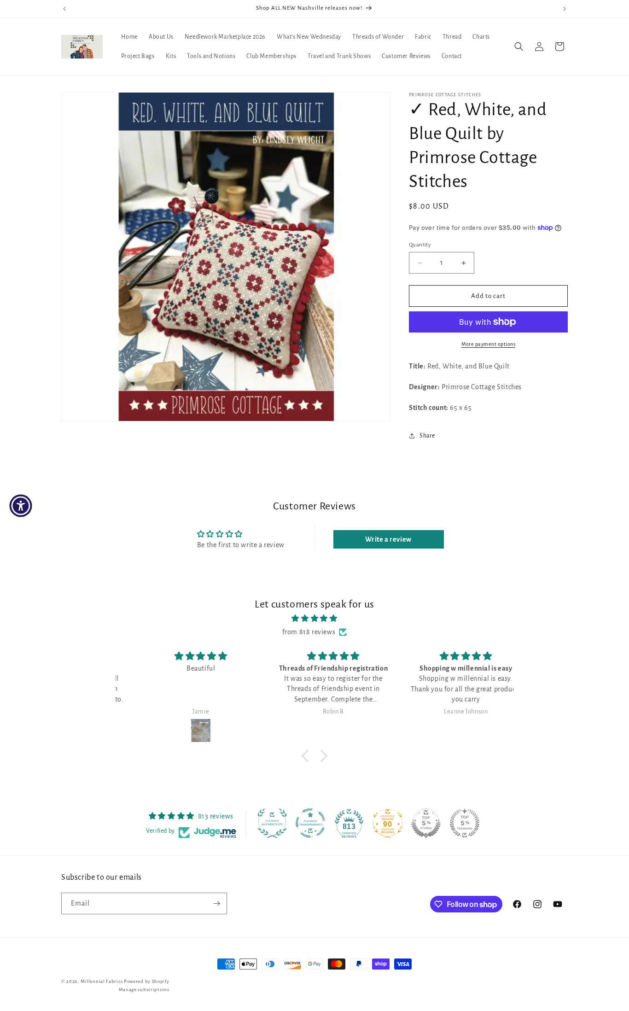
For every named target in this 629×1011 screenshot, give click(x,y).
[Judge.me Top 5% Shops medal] (426, 823)
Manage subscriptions (144, 989)
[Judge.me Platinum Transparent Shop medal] (310, 823)
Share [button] (427, 435)
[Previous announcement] (64, 9)
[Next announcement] (564, 9)
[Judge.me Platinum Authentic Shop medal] (272, 823)
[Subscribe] (216, 903)
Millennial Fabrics (102, 981)
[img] (314, 618)
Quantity (420, 245)
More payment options (488, 344)
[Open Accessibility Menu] (20, 505)
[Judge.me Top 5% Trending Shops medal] (464, 823)
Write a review (388, 539)
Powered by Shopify (146, 981)
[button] (519, 46)
